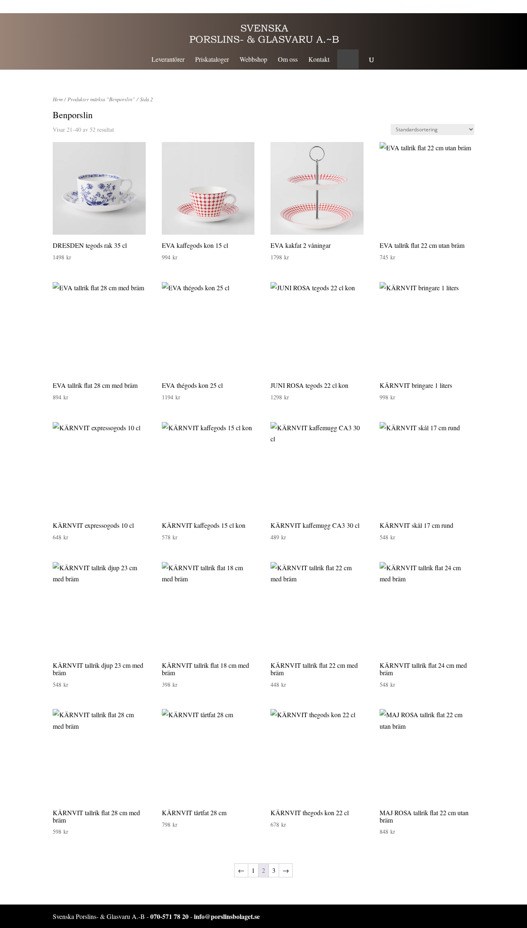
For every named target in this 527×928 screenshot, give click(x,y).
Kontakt (318, 59)
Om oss (288, 59)
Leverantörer (168, 59)
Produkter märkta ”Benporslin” (101, 99)
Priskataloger (212, 59)
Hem (58, 99)
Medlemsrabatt (457, 5)
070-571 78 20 (169, 916)
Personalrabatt (415, 5)
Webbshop (253, 59)
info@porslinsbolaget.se (227, 916)
